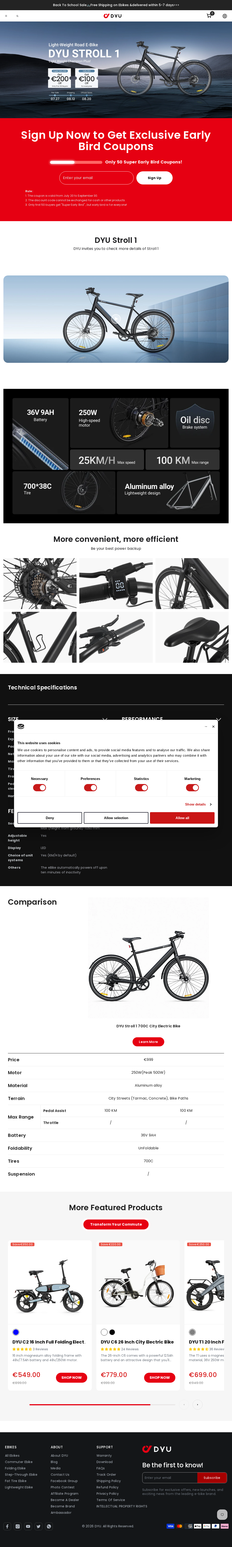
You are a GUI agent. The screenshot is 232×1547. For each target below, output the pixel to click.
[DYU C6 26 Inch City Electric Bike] (138, 1282)
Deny (50, 818)
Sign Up (155, 178)
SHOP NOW (71, 1377)
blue (15, 1332)
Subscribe (212, 1477)
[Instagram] (17, 1526)
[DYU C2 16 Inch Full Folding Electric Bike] (50, 1282)
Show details (195, 804)
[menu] (6, 16)
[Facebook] (7, 1526)
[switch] (90, 787)
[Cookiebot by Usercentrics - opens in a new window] (187, 726)
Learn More (148, 1043)
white (104, 1332)
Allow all (182, 818)
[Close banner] (213, 726)
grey (192, 1332)
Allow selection (116, 818)
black (112, 1332)
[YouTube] (28, 1526)
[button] (225, 16)
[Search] (17, 16)
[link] (116, 456)
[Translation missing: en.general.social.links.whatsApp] (49, 1526)
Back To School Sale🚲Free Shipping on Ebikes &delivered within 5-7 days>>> (116, 5)
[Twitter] (38, 1526)
